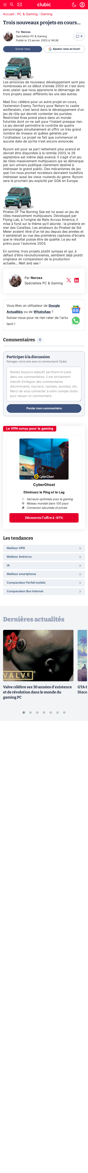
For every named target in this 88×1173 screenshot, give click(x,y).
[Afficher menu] (5, 4)
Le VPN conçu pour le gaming (29, 428)
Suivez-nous (22, 49)
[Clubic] (44, 5)
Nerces (25, 32)
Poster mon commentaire (44, 408)
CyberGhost (44, 485)
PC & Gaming (27, 14)
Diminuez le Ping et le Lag (44, 492)
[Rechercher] (11, 5)
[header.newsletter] (19, 5)
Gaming (46, 14)
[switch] (74, 4)
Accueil (8, 14)
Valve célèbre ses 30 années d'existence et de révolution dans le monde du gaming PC (37, 692)
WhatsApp (42, 311)
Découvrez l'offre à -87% (44, 518)
